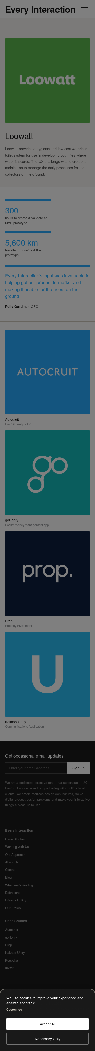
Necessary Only (47, 1038)
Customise (14, 1009)
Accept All (47, 1023)
